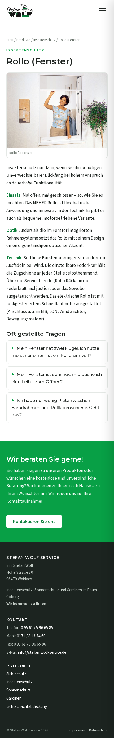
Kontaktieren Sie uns (34, 521)
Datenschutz (98, 730)
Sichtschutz (16, 674)
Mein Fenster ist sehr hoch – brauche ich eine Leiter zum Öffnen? (56, 378)
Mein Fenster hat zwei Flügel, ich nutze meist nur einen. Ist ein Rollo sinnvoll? (55, 352)
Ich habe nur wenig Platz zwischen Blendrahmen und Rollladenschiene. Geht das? (55, 407)
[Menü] (102, 10)
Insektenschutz (44, 39)
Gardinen (13, 698)
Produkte (23, 39)
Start (10, 39)
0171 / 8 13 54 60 (31, 636)
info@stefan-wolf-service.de (42, 652)
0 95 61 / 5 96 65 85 (37, 628)
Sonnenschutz (18, 690)
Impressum (77, 730)
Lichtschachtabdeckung (26, 706)
